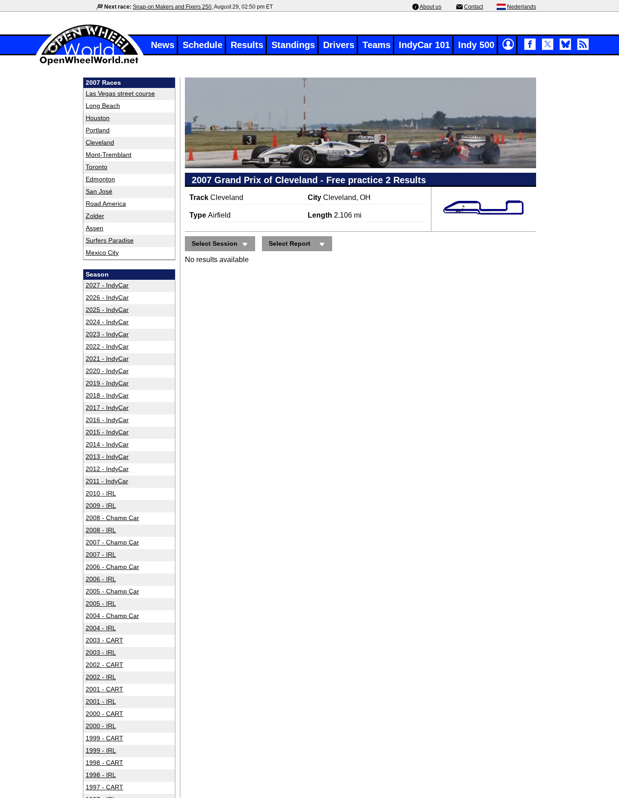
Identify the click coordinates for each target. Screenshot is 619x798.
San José (99, 191)
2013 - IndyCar (107, 456)
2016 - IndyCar (107, 419)
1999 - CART (104, 738)
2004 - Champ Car (112, 615)
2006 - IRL (101, 579)
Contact (473, 7)
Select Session (214, 243)
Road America (106, 203)
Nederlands (521, 7)
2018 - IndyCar (107, 395)
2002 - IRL (101, 677)
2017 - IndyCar (107, 407)
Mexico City (102, 252)
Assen (94, 228)
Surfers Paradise (110, 240)
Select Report (289, 243)
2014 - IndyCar (107, 444)
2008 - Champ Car (112, 517)
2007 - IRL (101, 554)
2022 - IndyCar (107, 346)
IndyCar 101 (424, 45)
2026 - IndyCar (107, 297)
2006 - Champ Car (112, 566)
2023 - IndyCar (107, 334)
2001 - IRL (101, 701)
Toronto (96, 166)
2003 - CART (104, 640)
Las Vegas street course (120, 93)
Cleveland (100, 142)
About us (430, 7)
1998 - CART (104, 762)
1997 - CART (104, 787)
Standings (293, 45)
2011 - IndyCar (107, 481)
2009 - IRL (101, 505)
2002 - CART (104, 664)
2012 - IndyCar (107, 468)
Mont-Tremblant (108, 154)
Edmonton (100, 179)
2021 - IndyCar (107, 358)
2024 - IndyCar (107, 322)
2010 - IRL (101, 493)
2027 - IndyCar (107, 285)
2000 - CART (104, 713)
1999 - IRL (101, 750)
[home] (90, 64)
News (162, 45)
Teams (377, 45)
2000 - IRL (101, 726)
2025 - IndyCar (107, 309)
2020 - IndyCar (107, 371)
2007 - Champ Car (112, 542)
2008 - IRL (101, 530)
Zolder (95, 215)
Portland (98, 130)
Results (247, 45)
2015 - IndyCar (107, 432)
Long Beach (103, 105)
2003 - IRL (101, 652)
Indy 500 (476, 45)
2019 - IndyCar (107, 383)
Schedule (202, 45)
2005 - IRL (101, 603)
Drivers (338, 45)
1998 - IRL (101, 775)
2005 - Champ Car (112, 591)
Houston (98, 118)
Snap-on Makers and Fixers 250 (172, 7)
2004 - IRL (101, 628)
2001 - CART (104, 689)
